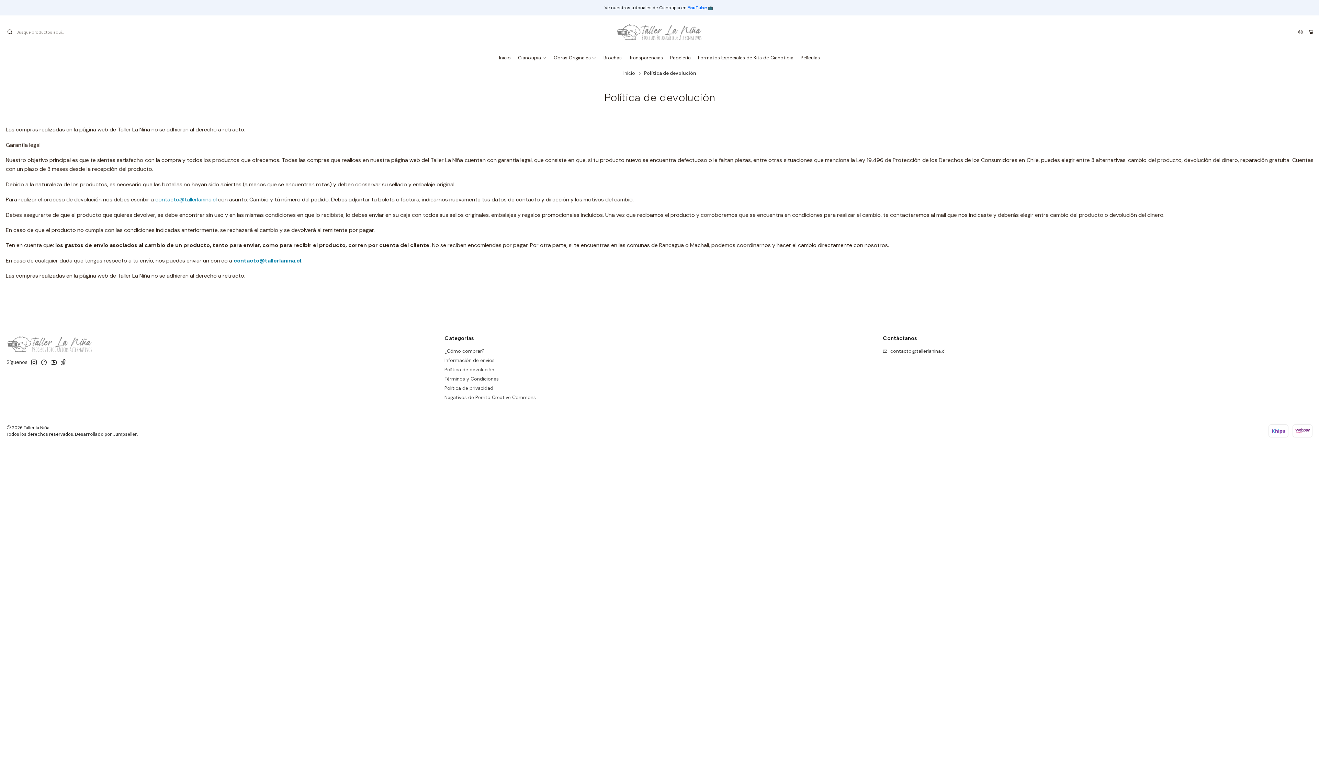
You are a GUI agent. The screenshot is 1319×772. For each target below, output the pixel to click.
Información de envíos (469, 360)
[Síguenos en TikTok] (63, 362)
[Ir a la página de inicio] (659, 32)
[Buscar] (10, 32)
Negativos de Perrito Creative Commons (490, 397)
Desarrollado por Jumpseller (106, 434)
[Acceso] (1301, 32)
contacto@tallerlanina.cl (186, 199)
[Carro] (1311, 32)
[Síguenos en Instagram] (34, 362)
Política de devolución (469, 369)
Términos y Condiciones (471, 379)
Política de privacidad (468, 388)
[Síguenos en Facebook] (44, 362)
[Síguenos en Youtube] (53, 362)
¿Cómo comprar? (464, 351)
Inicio (629, 73)
